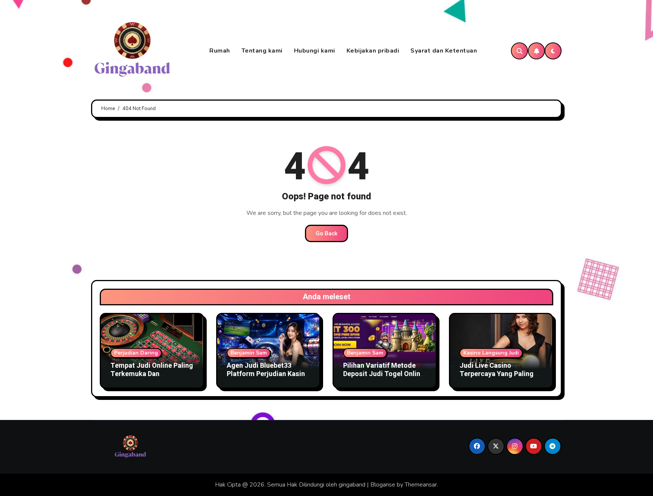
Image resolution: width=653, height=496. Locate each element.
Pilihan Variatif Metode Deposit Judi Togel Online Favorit (383, 374)
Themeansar (421, 484)
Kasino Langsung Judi (491, 352)
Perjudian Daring (136, 352)
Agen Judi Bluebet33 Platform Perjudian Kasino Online (268, 374)
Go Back (326, 233)
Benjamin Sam (249, 352)
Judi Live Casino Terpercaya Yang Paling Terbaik (497, 374)
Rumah (219, 51)
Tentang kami (262, 51)
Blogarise (382, 484)
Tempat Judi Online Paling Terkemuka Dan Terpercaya (151, 374)
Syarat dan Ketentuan (443, 51)
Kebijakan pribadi (373, 51)
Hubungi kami (314, 51)
